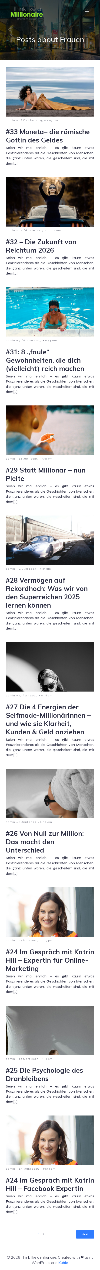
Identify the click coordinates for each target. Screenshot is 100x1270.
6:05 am (46, 822)
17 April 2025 (28, 695)
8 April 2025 (27, 822)
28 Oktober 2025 (31, 120)
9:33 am (45, 568)
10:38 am (49, 1168)
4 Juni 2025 (27, 568)
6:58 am (47, 695)
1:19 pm (48, 940)
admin (10, 120)
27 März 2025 (29, 940)
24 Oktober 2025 (31, 230)
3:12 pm (47, 458)
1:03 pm (52, 120)
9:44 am (51, 340)
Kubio (63, 1262)
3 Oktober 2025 (30, 340)
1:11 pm (48, 1058)
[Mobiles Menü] (87, 13)
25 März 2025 (29, 1168)
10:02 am (54, 230)
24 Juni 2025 (28, 458)
